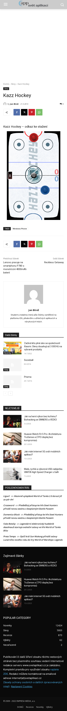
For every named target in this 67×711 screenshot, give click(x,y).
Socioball (28, 360)
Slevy (13, 84)
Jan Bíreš (14, 104)
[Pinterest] (31, 112)
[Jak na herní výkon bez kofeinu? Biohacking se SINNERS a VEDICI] (12, 421)
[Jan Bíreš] (5, 104)
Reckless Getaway (54, 262)
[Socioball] (12, 365)
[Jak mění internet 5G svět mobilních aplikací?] (12, 456)
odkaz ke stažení (36, 126)
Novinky (7, 353)
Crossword (8, 505)
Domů (6, 84)
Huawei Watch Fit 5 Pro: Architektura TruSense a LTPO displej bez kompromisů (42, 437)
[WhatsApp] (39, 112)
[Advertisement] (33, 44)
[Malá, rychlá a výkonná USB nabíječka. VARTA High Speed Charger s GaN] (12, 474)
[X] (24, 112)
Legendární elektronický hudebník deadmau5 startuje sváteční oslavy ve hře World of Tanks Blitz (31, 527)
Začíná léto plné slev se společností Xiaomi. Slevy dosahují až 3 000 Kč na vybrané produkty (43, 346)
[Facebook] (16, 112)
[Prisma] (12, 381)
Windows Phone (20, 228)
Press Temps (9, 536)
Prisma (27, 377)
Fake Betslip (9, 523)
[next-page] (10, 393)
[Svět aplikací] (33, 4)
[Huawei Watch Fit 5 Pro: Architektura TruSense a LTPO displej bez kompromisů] (12, 439)
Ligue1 (6, 496)
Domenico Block (11, 514)
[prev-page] (5, 393)
